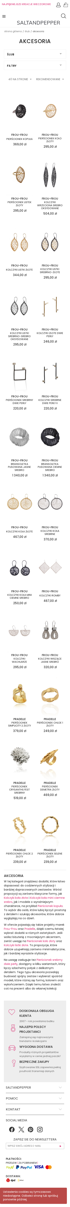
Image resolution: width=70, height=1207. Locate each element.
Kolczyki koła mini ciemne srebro (19, 596)
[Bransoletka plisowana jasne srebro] (19, 437)
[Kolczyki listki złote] (19, 242)
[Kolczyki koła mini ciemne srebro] (19, 567)
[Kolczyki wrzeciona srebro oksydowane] (50, 175)
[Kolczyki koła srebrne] (50, 504)
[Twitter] (21, 1131)
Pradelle (29, 929)
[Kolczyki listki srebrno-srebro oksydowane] (19, 306)
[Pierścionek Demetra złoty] (50, 759)
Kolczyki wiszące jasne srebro (50, 660)
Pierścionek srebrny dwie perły (19, 402)
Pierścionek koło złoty (50, 140)
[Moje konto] (58, 6)
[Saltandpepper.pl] (38, 22)
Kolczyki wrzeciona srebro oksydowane (50, 205)
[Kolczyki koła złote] (19, 504)
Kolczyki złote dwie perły (50, 335)
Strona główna (13, 31)
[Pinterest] (30, 1131)
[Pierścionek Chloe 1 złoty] (50, 695)
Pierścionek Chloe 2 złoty (19, 855)
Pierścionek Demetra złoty (50, 788)
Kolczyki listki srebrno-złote (50, 271)
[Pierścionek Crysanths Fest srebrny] (19, 759)
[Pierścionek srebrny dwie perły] (19, 373)
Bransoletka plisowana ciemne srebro (50, 467)
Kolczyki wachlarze (19, 660)
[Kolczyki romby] (50, 567)
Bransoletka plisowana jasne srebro (19, 467)
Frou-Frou (10, 929)
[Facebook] (12, 1131)
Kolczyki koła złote (19, 531)
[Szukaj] (64, 16)
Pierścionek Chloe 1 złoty (50, 724)
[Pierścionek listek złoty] (19, 175)
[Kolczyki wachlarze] (19, 631)
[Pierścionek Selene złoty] (50, 826)
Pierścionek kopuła (19, 139)
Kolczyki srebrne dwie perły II (49, 402)
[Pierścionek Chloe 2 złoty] (19, 826)
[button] (4, 16)
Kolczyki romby (49, 595)
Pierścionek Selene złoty (50, 855)
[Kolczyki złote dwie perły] (50, 306)
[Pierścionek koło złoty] (50, 111)
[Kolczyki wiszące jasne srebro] (50, 631)
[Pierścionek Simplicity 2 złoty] (19, 695)
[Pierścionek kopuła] (19, 111)
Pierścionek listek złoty (20, 204)
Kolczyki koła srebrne (50, 532)
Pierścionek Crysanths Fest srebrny (19, 789)
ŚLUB (27, 31)
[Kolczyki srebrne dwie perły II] (50, 373)
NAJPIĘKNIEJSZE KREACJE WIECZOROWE (26, 4)
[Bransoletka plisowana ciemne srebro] (50, 437)
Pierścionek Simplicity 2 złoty (19, 724)
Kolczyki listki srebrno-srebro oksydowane (19, 336)
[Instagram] (40, 1131)
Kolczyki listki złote (19, 269)
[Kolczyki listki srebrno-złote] (50, 242)
